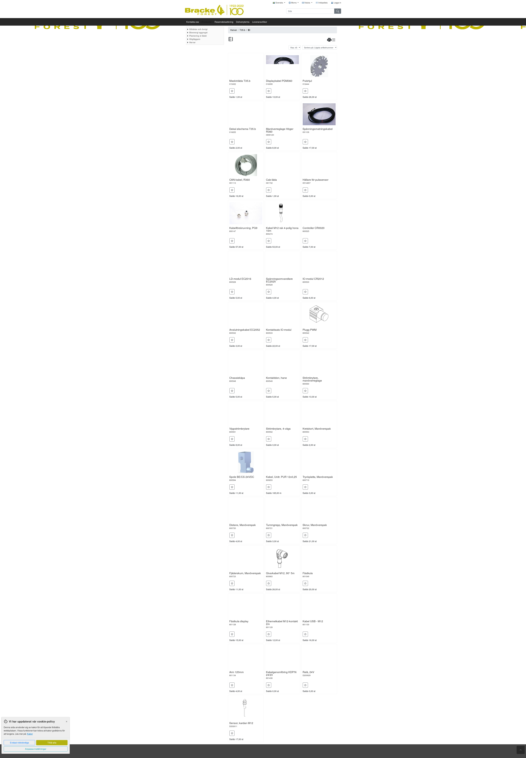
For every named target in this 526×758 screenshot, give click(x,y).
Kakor (30, 733)
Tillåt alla (51, 742)
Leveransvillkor (259, 21)
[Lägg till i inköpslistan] (232, 91)
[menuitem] (204, 29)
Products (207, 21)
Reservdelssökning (224, 21)
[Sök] (337, 11)
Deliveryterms (242, 21)
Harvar (233, 30)
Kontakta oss (192, 21)
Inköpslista (323, 2)
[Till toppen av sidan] (521, 750)
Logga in (337, 2)
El (249, 30)
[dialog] (35, 737)
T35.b (242, 30)
